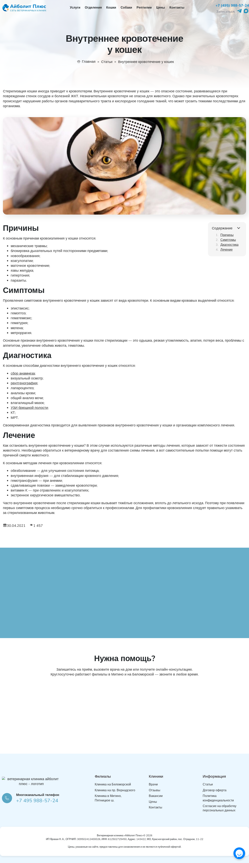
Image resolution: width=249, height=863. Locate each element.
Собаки (126, 7)
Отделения (93, 7)
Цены (160, 7)
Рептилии (144, 7)
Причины (227, 235)
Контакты (176, 7)
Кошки (111, 7)
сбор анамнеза (23, 373)
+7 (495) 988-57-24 (232, 5)
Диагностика (229, 245)
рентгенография (24, 383)
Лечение (226, 250)
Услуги (75, 7)
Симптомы (228, 240)
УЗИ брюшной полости (29, 407)
